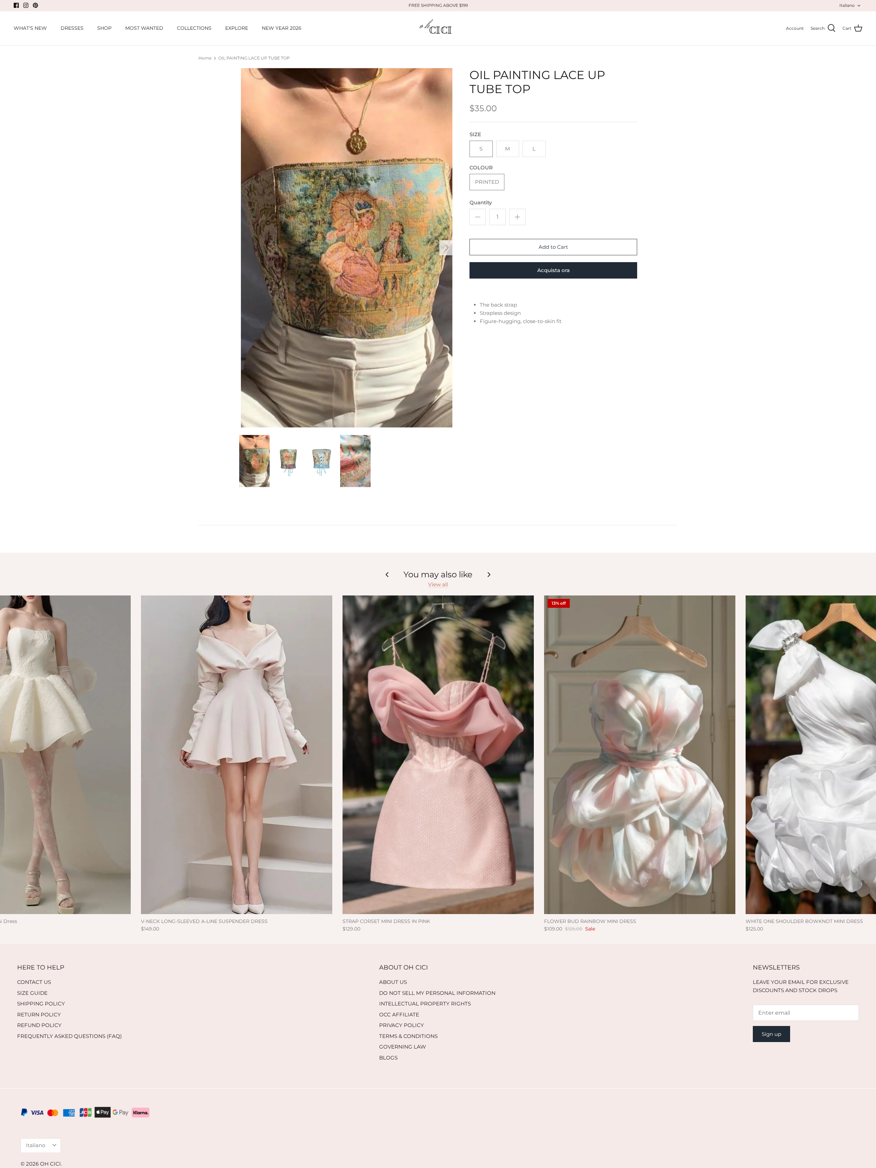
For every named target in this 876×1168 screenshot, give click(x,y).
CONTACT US (34, 982)
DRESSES (72, 28)
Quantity (480, 202)
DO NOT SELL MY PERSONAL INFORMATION (437, 993)
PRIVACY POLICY (401, 1025)
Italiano (847, 5)
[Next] (446, 247)
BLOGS (388, 1057)
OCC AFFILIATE (399, 1014)
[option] (346, 247)
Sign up (771, 1034)
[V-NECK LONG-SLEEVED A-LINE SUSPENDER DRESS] (236, 754)
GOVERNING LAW (402, 1046)
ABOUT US (393, 982)
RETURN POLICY (39, 1014)
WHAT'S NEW (30, 28)
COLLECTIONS (194, 28)
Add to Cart (553, 247)
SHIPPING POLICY (41, 1003)
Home (204, 58)
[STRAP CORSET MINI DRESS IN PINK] (438, 754)
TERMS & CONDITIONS (408, 1036)
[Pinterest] (35, 5)
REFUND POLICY (39, 1025)
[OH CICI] (438, 28)
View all (438, 584)
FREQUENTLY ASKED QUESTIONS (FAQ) (69, 1036)
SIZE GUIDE (32, 993)
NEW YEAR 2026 (281, 28)
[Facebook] (16, 5)
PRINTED (487, 182)
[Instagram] (25, 5)
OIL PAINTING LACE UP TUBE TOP (254, 58)
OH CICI (50, 1163)
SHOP (104, 28)
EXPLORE (236, 28)
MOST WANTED (144, 28)
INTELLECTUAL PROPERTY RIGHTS (425, 1003)
